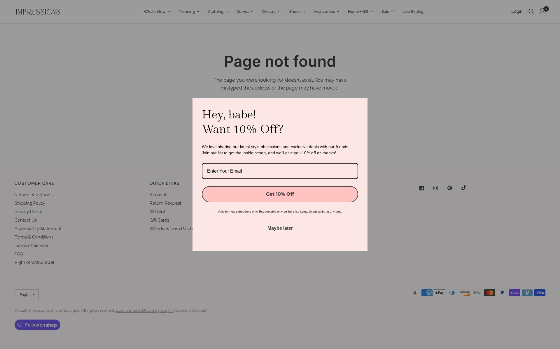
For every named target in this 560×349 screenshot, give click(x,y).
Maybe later (280, 228)
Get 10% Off (280, 194)
